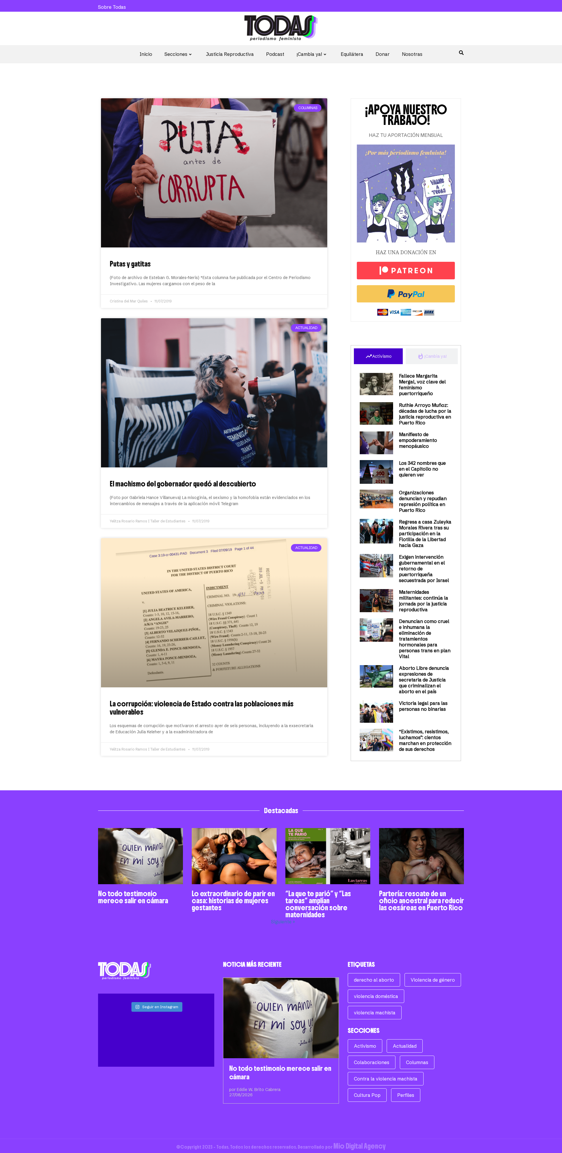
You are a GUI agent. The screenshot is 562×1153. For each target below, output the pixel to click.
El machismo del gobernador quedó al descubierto (183, 483)
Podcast (275, 54)
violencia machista (374, 1013)
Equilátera (352, 54)
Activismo (365, 1046)
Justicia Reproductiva (230, 54)
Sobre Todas (112, 7)
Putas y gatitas (130, 263)
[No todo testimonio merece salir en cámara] (281, 1018)
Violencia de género (433, 980)
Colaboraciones (371, 1062)
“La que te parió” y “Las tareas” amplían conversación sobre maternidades (318, 904)
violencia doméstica (376, 996)
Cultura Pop (367, 1095)
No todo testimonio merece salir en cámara (133, 897)
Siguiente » (283, 922)
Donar (383, 54)
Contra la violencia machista (385, 1079)
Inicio (146, 54)
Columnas (417, 1062)
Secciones (176, 54)
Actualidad (405, 1046)
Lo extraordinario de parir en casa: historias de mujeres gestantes (233, 900)
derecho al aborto (374, 980)
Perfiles (405, 1095)
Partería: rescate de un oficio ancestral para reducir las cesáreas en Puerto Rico (421, 900)
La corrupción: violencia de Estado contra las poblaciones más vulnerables (202, 707)
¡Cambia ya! (309, 54)
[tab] (378, 356)
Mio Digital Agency (359, 1146)
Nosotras (412, 54)
